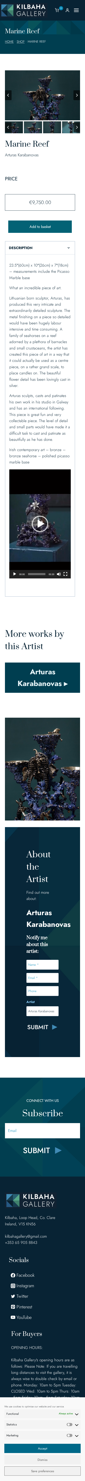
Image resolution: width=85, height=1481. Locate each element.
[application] (40, 523)
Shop (21, 41)
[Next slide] (76, 95)
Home (9, 41)
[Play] (15, 574)
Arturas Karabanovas (22, 155)
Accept (42, 1448)
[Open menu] (78, 10)
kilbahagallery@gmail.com (26, 1236)
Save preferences (42, 1471)
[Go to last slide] (8, 95)
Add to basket (40, 226)
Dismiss (42, 1460)
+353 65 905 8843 (21, 1242)
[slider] (36, 574)
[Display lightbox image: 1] (42, 95)
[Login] (67, 10)
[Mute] (59, 574)
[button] (14, 127)
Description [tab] (21, 247)
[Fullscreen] (65, 574)
